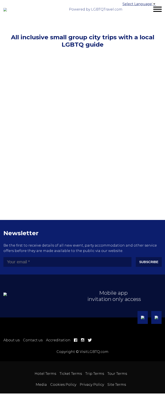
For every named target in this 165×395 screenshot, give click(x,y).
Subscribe (148, 262)
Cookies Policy (63, 385)
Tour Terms (117, 374)
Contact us (33, 340)
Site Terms (116, 385)
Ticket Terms (71, 374)
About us (11, 340)
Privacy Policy (92, 385)
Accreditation (58, 340)
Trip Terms (94, 374)
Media (41, 385)
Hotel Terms (45, 374)
